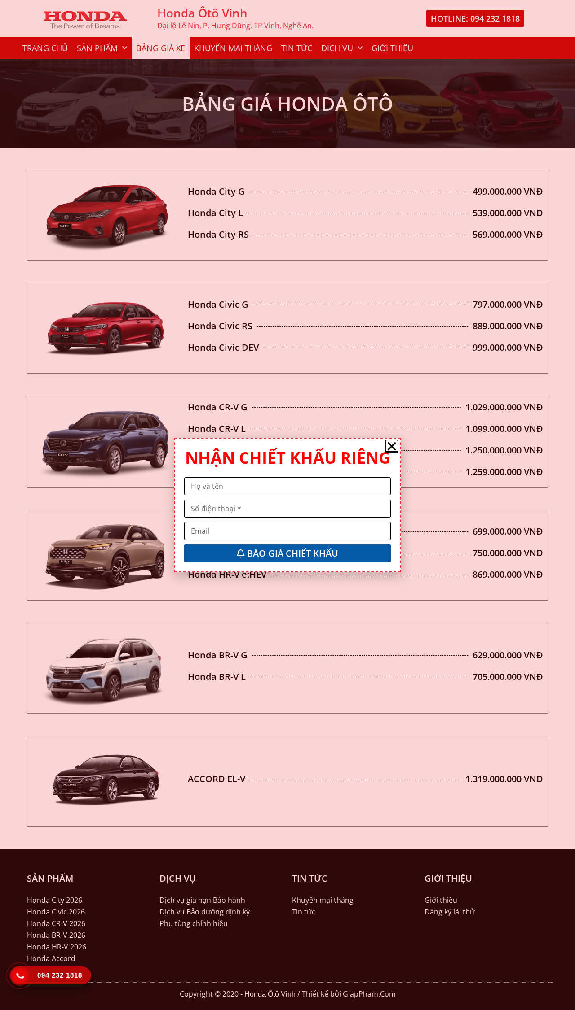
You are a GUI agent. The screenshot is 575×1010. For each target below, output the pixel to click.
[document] (287, 505)
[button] (392, 446)
